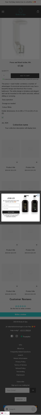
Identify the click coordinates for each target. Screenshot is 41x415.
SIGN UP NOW (11, 212)
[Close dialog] (38, 195)
